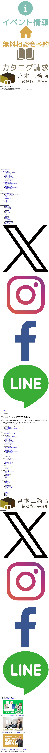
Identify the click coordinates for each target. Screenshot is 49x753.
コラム (6, 202)
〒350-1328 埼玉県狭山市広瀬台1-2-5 (8, 698)
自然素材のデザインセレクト (11, 187)
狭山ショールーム (9, 198)
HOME (4, 410)
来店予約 (7, 429)
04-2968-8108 (3, 510)
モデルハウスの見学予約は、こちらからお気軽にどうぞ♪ (12, 732)
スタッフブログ (8, 201)
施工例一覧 (7, 456)
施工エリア (7, 212)
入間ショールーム (9, 196)
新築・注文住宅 (8, 175)
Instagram (7, 492)
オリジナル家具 (8, 188)
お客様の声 (7, 217)
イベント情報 (8, 427)
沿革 (6, 211)
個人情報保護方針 (9, 221)
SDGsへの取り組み (9, 222)
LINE (6, 495)
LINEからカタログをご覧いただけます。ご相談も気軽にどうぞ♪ (14, 715)
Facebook (7, 493)
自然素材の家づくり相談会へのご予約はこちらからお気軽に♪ (13, 749)
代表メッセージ (8, 207)
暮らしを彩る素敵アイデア (6, 182)
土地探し (7, 218)
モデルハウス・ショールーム (6, 193)
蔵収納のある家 (8, 184)
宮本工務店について (4, 205)
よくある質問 (8, 219)
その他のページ (3, 214)
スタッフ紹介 (8, 208)
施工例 (1, 190)
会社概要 (7, 210)
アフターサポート (9, 180)
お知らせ (7, 216)
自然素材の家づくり (4, 171)
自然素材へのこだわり (5, 169)
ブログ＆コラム (3, 200)
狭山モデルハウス (9, 195)
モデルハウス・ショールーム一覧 (12, 194)
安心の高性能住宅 (9, 178)
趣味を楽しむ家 (8, 186)
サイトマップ (8, 223)
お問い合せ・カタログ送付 (11, 428)
